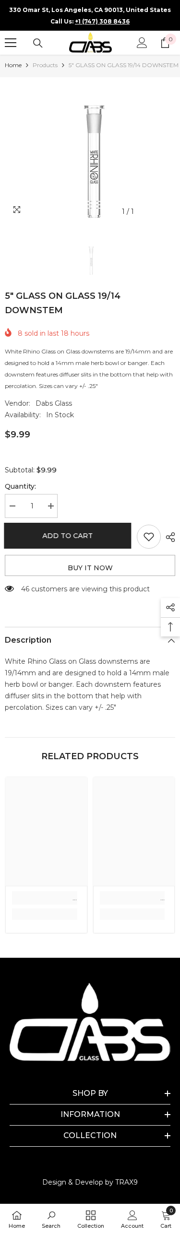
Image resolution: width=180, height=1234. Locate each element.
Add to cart (68, 535)
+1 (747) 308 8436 (102, 21)
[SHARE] (168, 537)
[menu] (10, 42)
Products (45, 65)
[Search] (38, 43)
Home (13, 65)
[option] (90, 149)
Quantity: (20, 486)
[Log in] (142, 42)
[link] (44, 898)
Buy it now (90, 568)
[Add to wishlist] (149, 537)
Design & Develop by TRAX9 (90, 1182)
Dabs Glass (54, 403)
